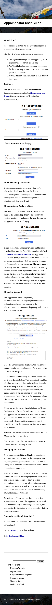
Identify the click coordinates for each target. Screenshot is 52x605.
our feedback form (17, 599)
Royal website (15, 571)
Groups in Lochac (17, 577)
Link (22, 536)
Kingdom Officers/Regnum (21, 574)
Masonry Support (17, 581)
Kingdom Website (17, 568)
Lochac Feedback (17, 584)
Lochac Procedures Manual (19, 254)
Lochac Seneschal (12, 536)
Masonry (14, 530)
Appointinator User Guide (22, 23)
